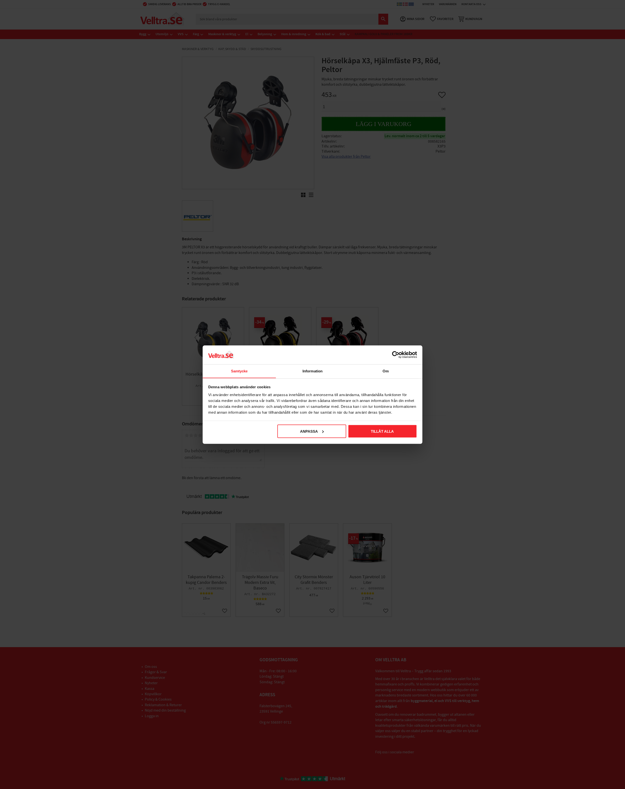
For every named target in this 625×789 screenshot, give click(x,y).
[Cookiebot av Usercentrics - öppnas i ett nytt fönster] (395, 354)
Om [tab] (386, 371)
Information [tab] (312, 371)
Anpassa (309, 431)
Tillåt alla (382, 431)
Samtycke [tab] (239, 371)
